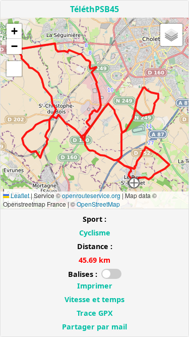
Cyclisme (94, 232)
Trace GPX (95, 313)
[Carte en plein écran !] (14, 68)
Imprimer (94, 286)
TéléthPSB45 (94, 9)
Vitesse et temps (94, 299)
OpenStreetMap (98, 204)
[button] (134, 183)
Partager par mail (94, 326)
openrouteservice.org (91, 195)
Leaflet (19, 195)
